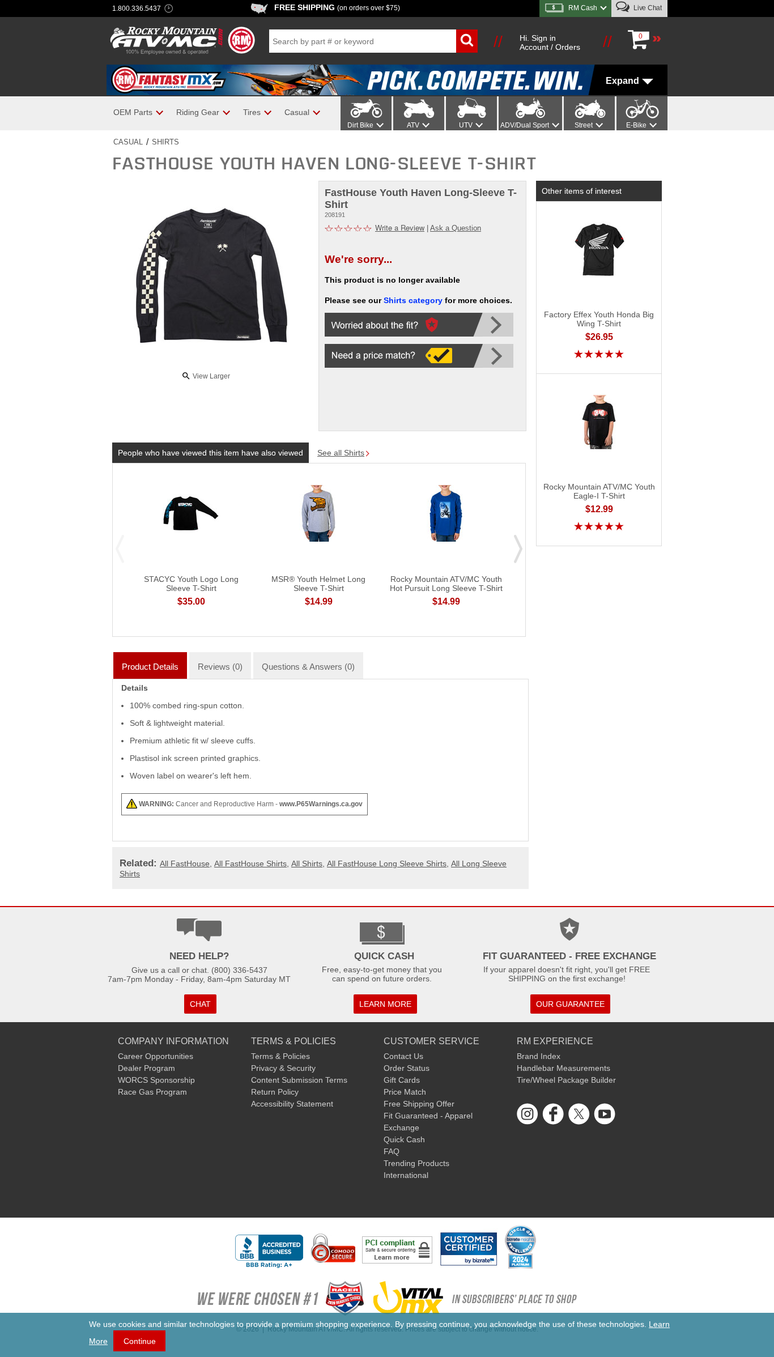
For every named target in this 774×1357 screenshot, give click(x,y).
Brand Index (538, 1056)
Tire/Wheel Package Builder (566, 1079)
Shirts (165, 142)
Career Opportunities (155, 1056)
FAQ (391, 1151)
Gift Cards (402, 1079)
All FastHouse (185, 863)
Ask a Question (455, 228)
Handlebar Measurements (563, 1068)
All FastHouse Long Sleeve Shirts (386, 863)
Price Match (405, 1091)
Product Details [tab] (150, 666)
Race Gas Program (152, 1091)
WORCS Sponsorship (156, 1079)
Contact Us (403, 1056)
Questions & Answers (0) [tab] (308, 666)
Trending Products (416, 1163)
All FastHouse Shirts (250, 863)
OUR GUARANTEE (570, 1004)
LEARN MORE (385, 1004)
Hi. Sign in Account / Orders (550, 42)
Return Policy (275, 1091)
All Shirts (306, 863)
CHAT (200, 1004)
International (406, 1175)
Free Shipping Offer (419, 1103)
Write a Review (399, 227)
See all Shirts (340, 452)
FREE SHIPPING (337, 7)
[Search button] (467, 41)
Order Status (406, 1068)
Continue (140, 1341)
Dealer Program (146, 1068)
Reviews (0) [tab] (220, 666)
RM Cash (582, 8)
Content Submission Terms (299, 1079)
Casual (128, 142)
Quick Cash (404, 1139)
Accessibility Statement (292, 1103)
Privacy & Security (283, 1068)
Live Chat (647, 8)
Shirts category (413, 300)
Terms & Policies (280, 1056)
